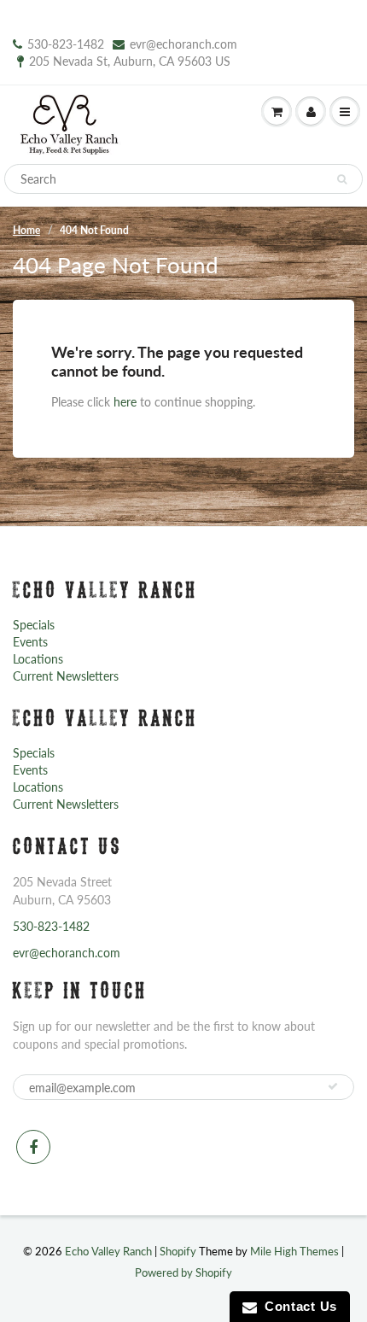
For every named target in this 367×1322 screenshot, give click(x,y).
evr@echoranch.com (183, 44)
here (125, 402)
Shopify (178, 1251)
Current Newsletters (66, 676)
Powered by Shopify (183, 1272)
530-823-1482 (65, 44)
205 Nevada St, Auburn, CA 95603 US (129, 61)
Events (30, 642)
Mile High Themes (294, 1251)
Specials (34, 624)
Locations (38, 659)
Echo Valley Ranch (108, 1251)
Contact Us (297, 1306)
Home (26, 230)
